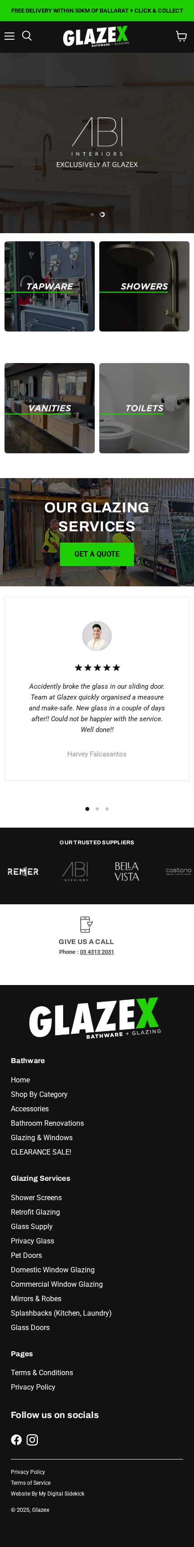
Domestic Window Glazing (53, 1270)
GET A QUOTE (97, 554)
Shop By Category (39, 1094)
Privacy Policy (33, 1387)
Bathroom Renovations (47, 1123)
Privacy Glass (32, 1241)
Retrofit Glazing (35, 1212)
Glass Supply (32, 1226)
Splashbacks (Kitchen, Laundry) (61, 1313)
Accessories (30, 1109)
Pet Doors (26, 1255)
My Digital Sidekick (61, 1494)
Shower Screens (36, 1197)
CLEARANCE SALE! (41, 1152)
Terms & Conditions (42, 1372)
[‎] (50, 286)
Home (20, 1080)
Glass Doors (30, 1327)
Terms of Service (31, 1483)
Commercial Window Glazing (57, 1284)
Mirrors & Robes (36, 1298)
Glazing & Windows (42, 1137)
